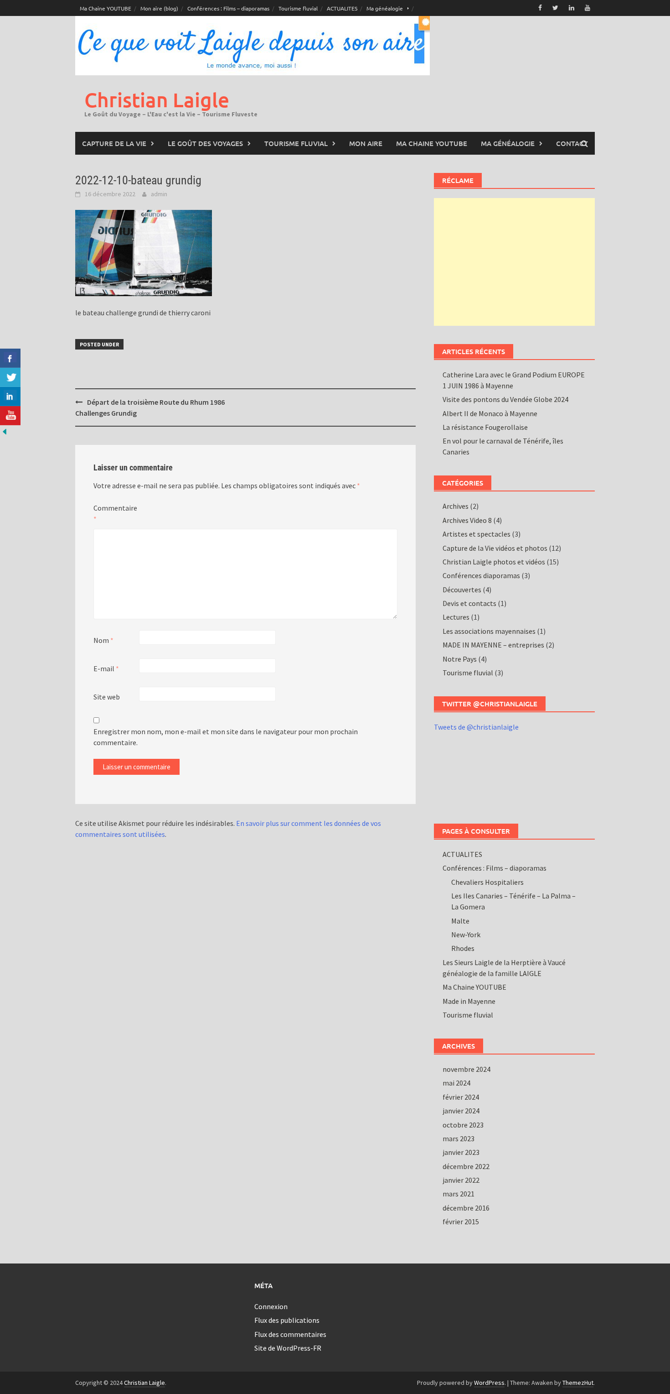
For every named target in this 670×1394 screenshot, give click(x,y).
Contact (572, 143)
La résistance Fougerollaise (485, 427)
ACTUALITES (342, 8)
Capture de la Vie (114, 143)
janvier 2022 (461, 1180)
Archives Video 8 (467, 520)
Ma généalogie (384, 8)
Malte (460, 920)
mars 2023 (458, 1138)
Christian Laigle (156, 99)
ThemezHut (577, 1382)
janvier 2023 (461, 1152)
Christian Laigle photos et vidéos (494, 561)
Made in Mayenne (469, 1001)
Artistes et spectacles (476, 533)
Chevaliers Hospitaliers (487, 882)
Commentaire (115, 513)
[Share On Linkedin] (10, 396)
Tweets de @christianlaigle (476, 726)
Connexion (271, 1306)
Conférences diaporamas (481, 575)
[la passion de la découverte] (4, 430)
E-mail (106, 668)
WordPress (489, 1382)
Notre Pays (460, 658)
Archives (456, 506)
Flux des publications (287, 1320)
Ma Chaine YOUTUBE (105, 8)
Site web (106, 696)
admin (159, 194)
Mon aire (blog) (159, 8)
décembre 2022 (466, 1166)
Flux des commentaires (290, 1334)
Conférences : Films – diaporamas (228, 8)
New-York (465, 934)
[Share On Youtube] (10, 415)
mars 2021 (458, 1193)
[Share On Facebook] (10, 358)
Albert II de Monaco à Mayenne (490, 413)
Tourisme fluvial (298, 8)
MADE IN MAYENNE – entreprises (493, 644)
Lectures (456, 616)
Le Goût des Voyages (205, 143)
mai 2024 (456, 1082)
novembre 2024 (466, 1069)
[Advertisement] (514, 262)
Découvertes (462, 589)
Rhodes (462, 948)
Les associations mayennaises (489, 631)
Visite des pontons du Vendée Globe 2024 (505, 399)
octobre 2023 (463, 1124)
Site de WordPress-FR (287, 1347)
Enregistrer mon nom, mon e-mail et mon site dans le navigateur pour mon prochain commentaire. (225, 737)
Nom (103, 640)
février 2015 (461, 1221)
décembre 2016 (466, 1207)
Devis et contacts (469, 603)
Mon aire (365, 143)
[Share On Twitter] (10, 377)
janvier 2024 (461, 1110)
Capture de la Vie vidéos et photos (495, 548)
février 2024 (461, 1097)
